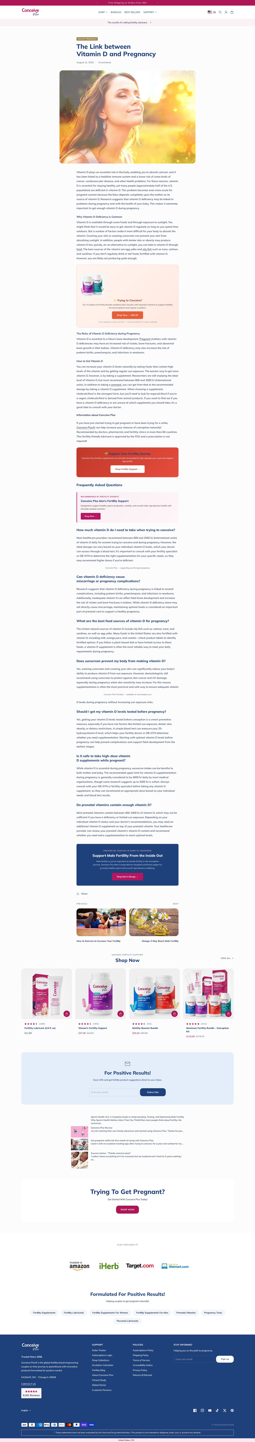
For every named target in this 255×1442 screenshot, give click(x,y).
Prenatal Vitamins (186, 1312)
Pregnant (144, 339)
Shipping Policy (141, 1355)
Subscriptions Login (102, 1355)
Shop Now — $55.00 (127, 315)
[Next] (157, 3)
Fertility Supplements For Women (110, 1312)
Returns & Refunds (142, 1375)
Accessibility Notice (143, 1365)
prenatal (116, 384)
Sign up (225, 1359)
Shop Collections (100, 1360)
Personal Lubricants (127, 1320)
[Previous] (97, 3)
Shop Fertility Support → (127, 469)
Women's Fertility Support (92, 1028)
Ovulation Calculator (102, 1365)
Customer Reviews (101, 1390)
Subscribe (153, 1092)
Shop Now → (90, 516)
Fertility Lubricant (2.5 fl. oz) (40, 1028)
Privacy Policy (140, 1370)
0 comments (104, 62)
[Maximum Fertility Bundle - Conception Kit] (208, 993)
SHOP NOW (128, 1209)
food (79, 249)
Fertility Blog (98, 1370)
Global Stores (99, 1385)
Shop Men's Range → (127, 876)
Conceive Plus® (226, 1424)
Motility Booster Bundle (145, 1028)
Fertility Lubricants (74, 1312)
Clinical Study (99, 1380)
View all (226, 958)
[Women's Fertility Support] (100, 993)
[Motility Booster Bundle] (154, 993)
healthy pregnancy (87, 39)
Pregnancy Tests (213, 1312)
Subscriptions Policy (143, 1350)
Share (84, 893)
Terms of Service (141, 1360)
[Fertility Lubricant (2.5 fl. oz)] (46, 993)
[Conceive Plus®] (30, 12)
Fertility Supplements (44, 1312)
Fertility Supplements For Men (152, 1312)
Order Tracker (99, 1350)
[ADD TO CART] (66, 1014)
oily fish (147, 249)
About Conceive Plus (102, 1375)
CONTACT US (28, 1384)
